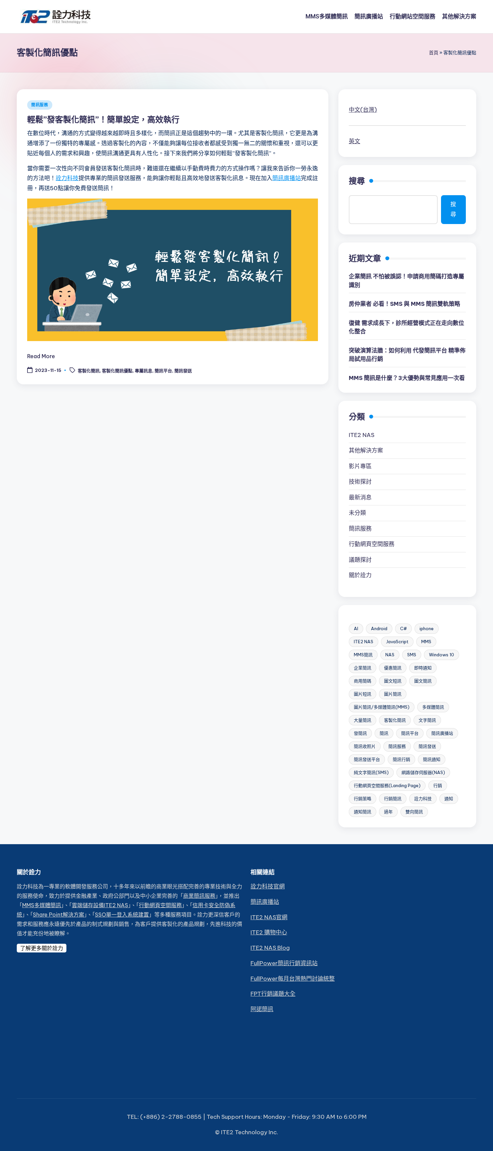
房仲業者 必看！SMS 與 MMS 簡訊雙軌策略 (404, 304)
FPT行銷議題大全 (273, 993)
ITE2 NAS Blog (270, 947)
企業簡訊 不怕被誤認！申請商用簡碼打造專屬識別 (406, 281)
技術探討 (360, 481)
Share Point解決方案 (58, 914)
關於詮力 (360, 575)
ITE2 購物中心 (269, 932)
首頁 (433, 53)
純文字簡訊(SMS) (371, 772)
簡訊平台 (163, 370)
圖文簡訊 (423, 680)
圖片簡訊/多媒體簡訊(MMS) (381, 707)
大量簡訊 (362, 720)
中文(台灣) (363, 109)
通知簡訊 (362, 811)
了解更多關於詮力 (41, 948)
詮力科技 (67, 178)
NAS (389, 654)
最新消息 (360, 497)
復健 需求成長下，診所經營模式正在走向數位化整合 (406, 327)
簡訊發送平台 (367, 759)
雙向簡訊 (414, 811)
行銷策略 (362, 798)
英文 (354, 141)
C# (403, 628)
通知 (448, 798)
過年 (388, 811)
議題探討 (360, 559)
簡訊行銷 (401, 759)
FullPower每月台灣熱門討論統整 (293, 978)
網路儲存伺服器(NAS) (423, 772)
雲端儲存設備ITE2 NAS (100, 905)
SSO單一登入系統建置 (122, 914)
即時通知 (423, 667)
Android (379, 628)
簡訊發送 (183, 370)
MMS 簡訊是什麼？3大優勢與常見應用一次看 (407, 378)
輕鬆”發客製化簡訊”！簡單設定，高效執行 (103, 119)
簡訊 (384, 733)
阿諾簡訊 (262, 1009)
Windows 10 (441, 654)
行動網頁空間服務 (371, 544)
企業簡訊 (362, 667)
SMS (411, 654)
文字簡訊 (427, 720)
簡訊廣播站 (286, 178)
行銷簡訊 (392, 798)
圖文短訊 (392, 680)
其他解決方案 (366, 450)
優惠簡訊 (392, 667)
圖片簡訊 (392, 694)
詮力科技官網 (268, 886)
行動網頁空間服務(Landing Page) (387, 785)
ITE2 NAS (361, 435)
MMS (426, 641)
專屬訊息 (143, 370)
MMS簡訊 (363, 654)
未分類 (357, 512)
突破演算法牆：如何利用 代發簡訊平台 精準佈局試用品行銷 (407, 355)
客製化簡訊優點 (117, 370)
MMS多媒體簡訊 (41, 905)
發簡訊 (360, 733)
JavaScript (397, 641)
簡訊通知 (431, 759)
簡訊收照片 (365, 746)
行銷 (437, 785)
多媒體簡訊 (433, 707)
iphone (427, 628)
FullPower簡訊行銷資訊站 (284, 963)
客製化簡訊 (89, 370)
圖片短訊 (362, 694)
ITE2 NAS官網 (269, 917)
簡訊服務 (39, 104)
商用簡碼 (362, 680)
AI (356, 628)
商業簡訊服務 (199, 895)
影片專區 (360, 466)
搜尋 (357, 181)
